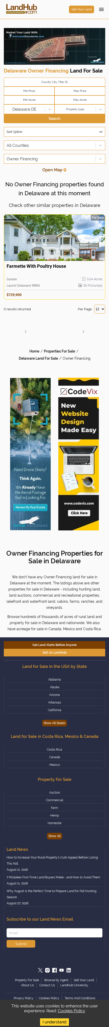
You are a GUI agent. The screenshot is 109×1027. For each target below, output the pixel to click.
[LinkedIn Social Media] (68, 970)
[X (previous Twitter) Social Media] (40, 970)
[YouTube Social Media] (61, 970)
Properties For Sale (59, 351)
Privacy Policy (23, 998)
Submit (20, 944)
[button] (25, 332)
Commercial (54, 800)
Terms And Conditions (80, 998)
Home (34, 351)
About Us (27, 985)
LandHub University (74, 985)
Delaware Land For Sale (38, 358)
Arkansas (54, 702)
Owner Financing (76, 358)
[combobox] (7, 109)
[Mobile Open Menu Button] (101, 9)
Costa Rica (54, 749)
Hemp (54, 815)
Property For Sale (27, 980)
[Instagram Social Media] (47, 970)
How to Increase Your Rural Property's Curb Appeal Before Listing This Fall (52, 860)
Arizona (54, 695)
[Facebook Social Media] (54, 970)
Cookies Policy (71, 1010)
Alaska (54, 687)
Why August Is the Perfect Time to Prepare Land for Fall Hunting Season (51, 894)
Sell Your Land (81, 9)
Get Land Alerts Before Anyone (54, 645)
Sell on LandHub (55, 652)
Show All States (54, 723)
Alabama (54, 679)
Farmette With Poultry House (36, 266)
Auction (54, 792)
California (54, 710)
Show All (54, 836)
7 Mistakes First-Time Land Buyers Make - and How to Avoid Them (53, 877)
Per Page (85, 309)
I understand (54, 1022)
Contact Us (47, 985)
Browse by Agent (56, 980)
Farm (54, 808)
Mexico (54, 765)
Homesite (54, 823)
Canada (54, 757)
